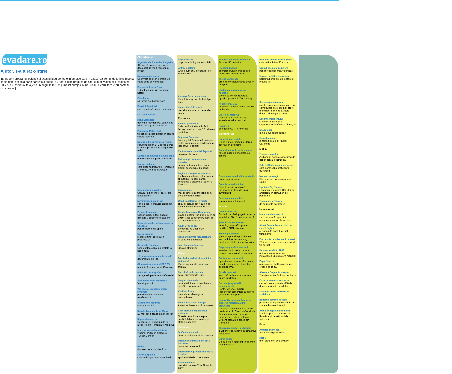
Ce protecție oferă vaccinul (233, 247)
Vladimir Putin (186, 291)
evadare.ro (24, 59)
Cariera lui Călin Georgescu (274, 76)
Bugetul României (147, 106)
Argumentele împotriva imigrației (155, 62)
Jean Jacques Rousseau (191, 245)
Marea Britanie (145, 234)
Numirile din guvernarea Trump (154, 142)
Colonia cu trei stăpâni (231, 184)
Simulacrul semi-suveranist (152, 280)
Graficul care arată (188, 332)
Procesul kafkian (228, 68)
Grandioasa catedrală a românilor (237, 176)
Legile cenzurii (186, 59)
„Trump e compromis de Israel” (154, 256)
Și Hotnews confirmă (148, 302)
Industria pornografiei (149, 272)
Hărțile (262, 338)
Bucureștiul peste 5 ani (149, 87)
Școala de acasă (227, 272)
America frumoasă (269, 329)
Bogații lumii (185, 190)
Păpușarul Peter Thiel (149, 131)
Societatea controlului (231, 258)
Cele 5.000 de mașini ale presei (276, 165)
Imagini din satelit (188, 280)
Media (140, 346)
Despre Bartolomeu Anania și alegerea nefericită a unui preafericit (235, 303)
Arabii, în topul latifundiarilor (275, 310)
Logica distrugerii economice (194, 173)
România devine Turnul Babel (275, 59)
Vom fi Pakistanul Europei (192, 302)
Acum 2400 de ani (187, 226)
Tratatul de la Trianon (270, 201)
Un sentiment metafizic (231, 139)
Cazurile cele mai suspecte (274, 280)
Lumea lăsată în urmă (190, 107)
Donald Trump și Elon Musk (152, 311)
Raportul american (147, 319)
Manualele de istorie (148, 76)
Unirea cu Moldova (229, 114)
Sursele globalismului (271, 102)
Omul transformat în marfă (192, 201)
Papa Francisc (267, 261)
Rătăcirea (224, 126)
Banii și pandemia (188, 123)
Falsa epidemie (186, 362)
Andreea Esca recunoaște (192, 96)
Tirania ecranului (268, 154)
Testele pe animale (229, 233)
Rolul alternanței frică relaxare (194, 236)
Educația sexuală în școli (273, 299)
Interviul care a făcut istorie (152, 330)
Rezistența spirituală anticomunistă (230, 284)
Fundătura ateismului (230, 198)
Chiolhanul (143, 98)
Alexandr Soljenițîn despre (274, 272)
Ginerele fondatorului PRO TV (153, 264)
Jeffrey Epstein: (186, 68)
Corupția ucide (267, 138)
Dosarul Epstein (146, 354)
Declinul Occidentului (271, 118)
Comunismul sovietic (149, 190)
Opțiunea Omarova (188, 137)
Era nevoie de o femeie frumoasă (277, 239)
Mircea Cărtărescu (228, 79)
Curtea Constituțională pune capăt (155, 155)
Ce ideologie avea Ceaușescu (194, 212)
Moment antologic (269, 176)
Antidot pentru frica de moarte (235, 150)
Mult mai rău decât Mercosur (234, 59)
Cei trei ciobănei (146, 164)
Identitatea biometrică (271, 214)
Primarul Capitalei (147, 212)
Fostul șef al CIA (228, 103)
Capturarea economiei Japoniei (195, 151)
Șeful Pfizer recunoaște (231, 222)
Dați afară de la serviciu (191, 272)
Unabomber (265, 130)
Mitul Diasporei (145, 120)
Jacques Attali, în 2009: (272, 250)
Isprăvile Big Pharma (270, 187)
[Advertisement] (169, 27)
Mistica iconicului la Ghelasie (235, 328)
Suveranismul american (150, 201)
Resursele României (148, 245)
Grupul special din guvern (273, 68)
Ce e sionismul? (146, 114)
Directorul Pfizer (228, 211)
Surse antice (225, 339)
